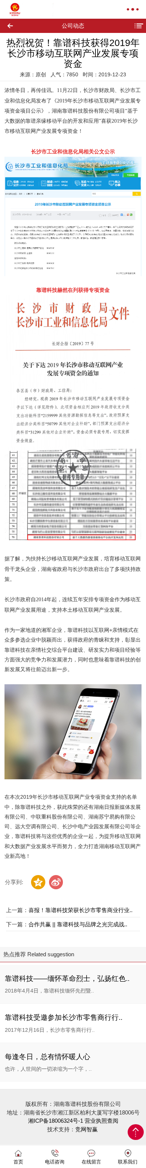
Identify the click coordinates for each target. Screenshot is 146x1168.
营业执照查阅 (101, 1120)
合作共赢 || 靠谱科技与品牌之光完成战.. (77, 924)
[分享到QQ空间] (38, 882)
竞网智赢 (87, 1129)
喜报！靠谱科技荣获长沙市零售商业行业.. (80, 910)
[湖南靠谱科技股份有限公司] (23, 9)
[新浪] (56, 882)
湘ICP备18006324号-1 (55, 1120)
